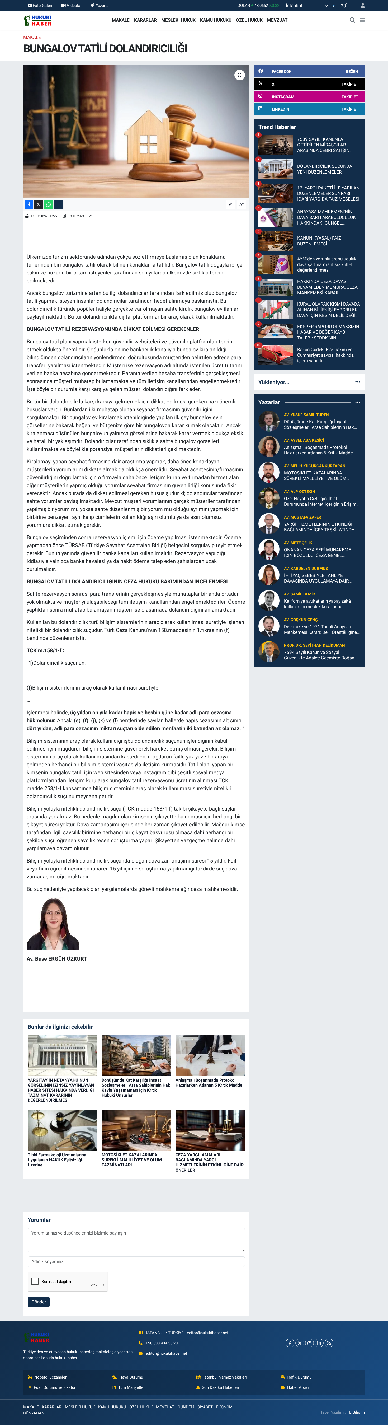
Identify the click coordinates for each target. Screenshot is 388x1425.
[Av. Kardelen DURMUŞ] (269, 574)
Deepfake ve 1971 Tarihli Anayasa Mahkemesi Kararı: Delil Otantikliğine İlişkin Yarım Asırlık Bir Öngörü (320, 629)
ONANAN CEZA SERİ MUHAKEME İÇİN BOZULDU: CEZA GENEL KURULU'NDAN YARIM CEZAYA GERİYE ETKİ (317, 552)
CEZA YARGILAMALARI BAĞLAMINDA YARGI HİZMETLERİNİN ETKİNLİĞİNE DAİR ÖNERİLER (210, 1162)
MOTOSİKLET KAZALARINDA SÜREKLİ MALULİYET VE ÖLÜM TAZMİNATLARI (132, 1159)
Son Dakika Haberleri (220, 1387)
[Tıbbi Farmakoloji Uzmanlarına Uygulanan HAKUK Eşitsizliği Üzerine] (62, 1130)
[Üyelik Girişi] (360, 5)
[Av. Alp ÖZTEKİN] (269, 497)
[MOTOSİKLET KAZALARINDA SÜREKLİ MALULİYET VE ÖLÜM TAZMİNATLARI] (136, 1130)
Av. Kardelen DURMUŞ (306, 568)
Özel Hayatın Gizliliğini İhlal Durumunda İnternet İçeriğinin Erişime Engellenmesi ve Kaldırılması (321, 501)
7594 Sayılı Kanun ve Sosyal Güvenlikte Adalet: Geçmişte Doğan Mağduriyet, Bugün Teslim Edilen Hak (321, 655)
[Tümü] (357, 382)
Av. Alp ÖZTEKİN (299, 491)
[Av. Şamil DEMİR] (269, 600)
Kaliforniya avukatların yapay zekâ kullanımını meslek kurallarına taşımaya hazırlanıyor (317, 604)
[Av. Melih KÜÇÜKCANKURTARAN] (269, 471)
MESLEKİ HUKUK (178, 20)
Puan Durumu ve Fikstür (54, 1387)
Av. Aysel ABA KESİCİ (304, 440)
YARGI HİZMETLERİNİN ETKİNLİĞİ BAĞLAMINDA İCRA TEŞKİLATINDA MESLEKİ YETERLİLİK (319, 527)
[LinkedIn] (319, 1343)
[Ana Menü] (362, 20)
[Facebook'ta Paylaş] (29, 204)
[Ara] (353, 20)
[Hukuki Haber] (37, 20)
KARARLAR (145, 20)
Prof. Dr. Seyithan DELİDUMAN (314, 645)
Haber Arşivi (298, 1387)
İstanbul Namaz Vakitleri (225, 1377)
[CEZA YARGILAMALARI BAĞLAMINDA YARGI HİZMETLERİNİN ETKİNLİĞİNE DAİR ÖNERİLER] (210, 1130)
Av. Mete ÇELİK (298, 543)
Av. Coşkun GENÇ (301, 619)
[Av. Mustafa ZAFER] (269, 523)
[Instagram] (309, 1343)
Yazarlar (103, 5)
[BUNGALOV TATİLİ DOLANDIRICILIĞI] (136, 131)
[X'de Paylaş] (38, 204)
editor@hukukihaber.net (166, 1353)
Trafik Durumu (299, 1377)
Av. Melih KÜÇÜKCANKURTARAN (315, 466)
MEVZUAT (277, 20)
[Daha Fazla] (58, 204)
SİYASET (205, 1407)
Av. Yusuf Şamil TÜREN (306, 414)
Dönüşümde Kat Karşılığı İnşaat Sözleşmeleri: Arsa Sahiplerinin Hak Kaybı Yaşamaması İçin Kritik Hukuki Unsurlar (136, 1088)
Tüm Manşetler (131, 1387)
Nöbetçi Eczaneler (50, 1377)
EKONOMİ (225, 1407)
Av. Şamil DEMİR (299, 594)
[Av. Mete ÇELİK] (269, 548)
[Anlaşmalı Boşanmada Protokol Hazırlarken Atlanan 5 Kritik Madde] (210, 1055)
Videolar (74, 5)
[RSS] (329, 1343)
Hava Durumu (131, 1377)
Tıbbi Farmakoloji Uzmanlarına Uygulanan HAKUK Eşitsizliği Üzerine (57, 1159)
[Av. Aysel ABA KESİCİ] (269, 446)
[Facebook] (290, 1343)
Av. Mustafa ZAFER (302, 517)
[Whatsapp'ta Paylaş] (48, 204)
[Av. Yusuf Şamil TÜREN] (269, 420)
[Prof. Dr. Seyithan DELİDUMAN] (269, 651)
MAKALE (121, 20)
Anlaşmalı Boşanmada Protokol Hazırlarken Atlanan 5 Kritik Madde (209, 1083)
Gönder (38, 1302)
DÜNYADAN (33, 1413)
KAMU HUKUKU (215, 20)
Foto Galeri (42, 5)
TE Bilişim (356, 1412)
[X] (299, 1343)
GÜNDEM (186, 1407)
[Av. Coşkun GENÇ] (269, 625)
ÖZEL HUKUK (249, 20)
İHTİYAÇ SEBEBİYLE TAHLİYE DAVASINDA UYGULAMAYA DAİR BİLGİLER (316, 578)
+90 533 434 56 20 (162, 1343)
